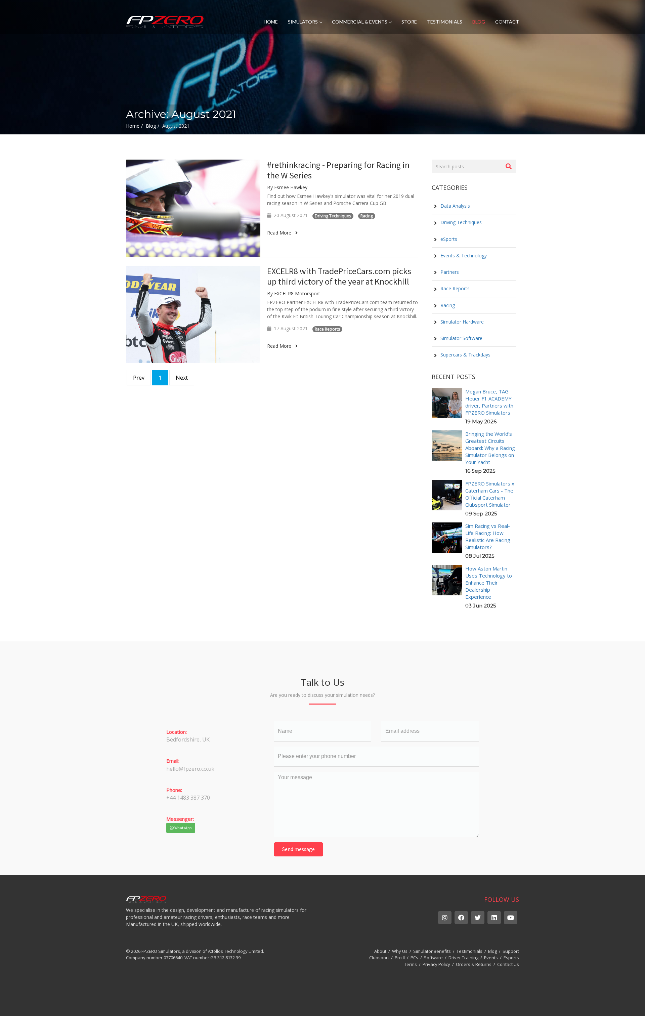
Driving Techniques (333, 216)
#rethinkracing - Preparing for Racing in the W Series (338, 170)
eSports (448, 239)
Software (433, 958)
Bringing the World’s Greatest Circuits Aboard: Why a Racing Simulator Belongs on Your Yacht (490, 447)
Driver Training (463, 958)
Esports (511, 958)
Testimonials (469, 951)
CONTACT (507, 22)
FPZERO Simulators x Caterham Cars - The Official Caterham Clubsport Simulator (489, 494)
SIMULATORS (303, 22)
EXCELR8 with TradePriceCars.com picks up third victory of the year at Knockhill (339, 276)
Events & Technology (463, 255)
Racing (366, 216)
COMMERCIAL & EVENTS (359, 22)
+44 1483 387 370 (188, 797)
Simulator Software (460, 338)
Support (511, 951)
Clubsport (379, 958)
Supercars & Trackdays (464, 354)
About (380, 951)
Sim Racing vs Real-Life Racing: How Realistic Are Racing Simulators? (487, 536)
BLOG (478, 22)
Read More (281, 232)
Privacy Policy (436, 964)
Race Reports (327, 329)
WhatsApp (182, 827)
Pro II (400, 958)
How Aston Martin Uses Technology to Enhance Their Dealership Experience (488, 582)
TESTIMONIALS (444, 22)
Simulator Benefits (432, 951)
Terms (410, 964)
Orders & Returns (473, 964)
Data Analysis (454, 206)
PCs (414, 958)
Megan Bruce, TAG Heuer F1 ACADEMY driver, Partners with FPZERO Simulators (489, 402)
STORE (409, 22)
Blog (492, 951)
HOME (271, 22)
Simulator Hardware (461, 322)
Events (491, 958)
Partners (449, 272)
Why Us (399, 951)
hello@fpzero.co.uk (190, 768)
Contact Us (508, 964)
